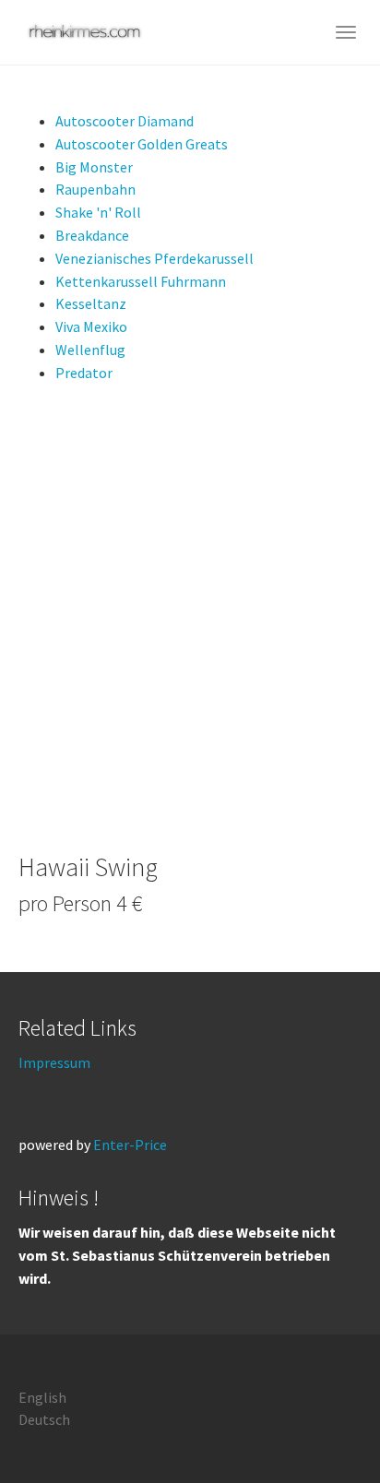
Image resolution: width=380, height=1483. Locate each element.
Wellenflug (90, 349)
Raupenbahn (95, 189)
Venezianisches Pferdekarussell (154, 258)
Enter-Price (130, 1144)
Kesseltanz (90, 303)
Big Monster (94, 167)
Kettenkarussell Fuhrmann (140, 281)
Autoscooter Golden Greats (141, 144)
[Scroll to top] (321, 1424)
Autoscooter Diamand (124, 121)
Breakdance (92, 235)
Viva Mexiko (91, 326)
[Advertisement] (190, 619)
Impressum (54, 1062)
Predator (84, 372)
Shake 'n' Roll (98, 212)
